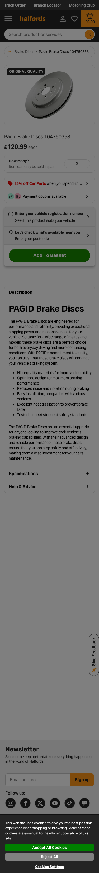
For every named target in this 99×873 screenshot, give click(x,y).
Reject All (49, 856)
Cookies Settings (49, 867)
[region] (49, 844)
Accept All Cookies (49, 847)
